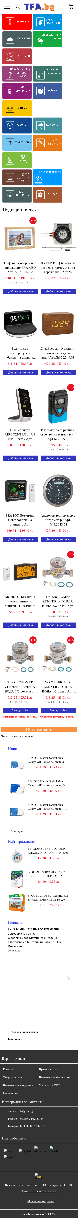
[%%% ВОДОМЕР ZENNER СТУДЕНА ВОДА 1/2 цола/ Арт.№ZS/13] (20, 657)
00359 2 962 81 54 (32, 1118)
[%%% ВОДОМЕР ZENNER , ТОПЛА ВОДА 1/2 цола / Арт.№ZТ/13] (58, 657)
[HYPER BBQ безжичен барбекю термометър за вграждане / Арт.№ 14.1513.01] (58, 238)
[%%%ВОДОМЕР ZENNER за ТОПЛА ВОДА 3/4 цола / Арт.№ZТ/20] (58, 572)
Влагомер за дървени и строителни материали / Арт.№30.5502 (57, 434)
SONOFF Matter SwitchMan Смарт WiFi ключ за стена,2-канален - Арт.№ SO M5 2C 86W (46, 783)
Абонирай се (19, 831)
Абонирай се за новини (24, 1032)
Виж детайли (21, 710)
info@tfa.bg (25, 1111)
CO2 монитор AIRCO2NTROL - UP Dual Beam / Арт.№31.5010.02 (20, 435)
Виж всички (15, 1039)
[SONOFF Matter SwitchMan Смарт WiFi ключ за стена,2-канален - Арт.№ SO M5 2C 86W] (17, 788)
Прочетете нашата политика (39, 1191)
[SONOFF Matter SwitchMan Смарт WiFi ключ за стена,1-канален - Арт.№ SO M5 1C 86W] (17, 812)
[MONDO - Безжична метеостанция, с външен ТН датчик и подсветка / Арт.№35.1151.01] (20, 572)
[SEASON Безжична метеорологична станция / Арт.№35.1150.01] (20, 490)
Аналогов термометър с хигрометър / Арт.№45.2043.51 (58, 520)
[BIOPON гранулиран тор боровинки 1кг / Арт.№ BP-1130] (17, 879)
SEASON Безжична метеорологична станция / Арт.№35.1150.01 (20, 520)
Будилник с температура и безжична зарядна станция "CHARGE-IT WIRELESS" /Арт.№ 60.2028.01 (20, 353)
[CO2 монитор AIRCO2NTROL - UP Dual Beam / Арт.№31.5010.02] (20, 405)
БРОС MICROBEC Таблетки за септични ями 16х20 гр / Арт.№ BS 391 (48, 898)
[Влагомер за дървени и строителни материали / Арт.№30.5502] (58, 405)
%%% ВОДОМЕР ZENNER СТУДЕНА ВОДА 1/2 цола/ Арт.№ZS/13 (20, 687)
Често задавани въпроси (17, 736)
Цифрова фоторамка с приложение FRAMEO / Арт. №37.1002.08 (20, 267)
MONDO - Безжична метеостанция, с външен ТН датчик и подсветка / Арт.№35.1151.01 (20, 601)
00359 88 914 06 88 (32, 1126)
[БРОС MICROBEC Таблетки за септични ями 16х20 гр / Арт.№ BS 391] (17, 903)
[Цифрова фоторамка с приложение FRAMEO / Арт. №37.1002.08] (20, 238)
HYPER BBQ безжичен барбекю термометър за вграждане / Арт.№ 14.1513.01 (58, 268)
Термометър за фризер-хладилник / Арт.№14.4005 (48, 850)
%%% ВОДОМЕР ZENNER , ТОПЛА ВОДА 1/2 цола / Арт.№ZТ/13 (58, 687)
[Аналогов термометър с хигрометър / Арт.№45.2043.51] (58, 490)
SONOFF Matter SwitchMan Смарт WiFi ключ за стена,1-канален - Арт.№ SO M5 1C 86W (46, 807)
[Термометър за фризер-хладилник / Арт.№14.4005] (17, 856)
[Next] (68, 978)
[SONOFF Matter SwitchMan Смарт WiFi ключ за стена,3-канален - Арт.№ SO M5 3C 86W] (17, 765)
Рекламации (11, 1093)
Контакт (8, 1069)
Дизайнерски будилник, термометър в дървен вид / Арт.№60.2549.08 (57, 353)
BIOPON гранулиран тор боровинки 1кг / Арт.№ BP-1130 (48, 874)
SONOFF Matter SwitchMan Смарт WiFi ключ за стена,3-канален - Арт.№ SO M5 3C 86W (46, 760)
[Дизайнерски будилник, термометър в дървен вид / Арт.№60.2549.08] (58, 324)
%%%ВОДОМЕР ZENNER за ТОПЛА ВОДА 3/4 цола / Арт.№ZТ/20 (58, 601)
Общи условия (12, 1077)
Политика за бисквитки (54, 1077)
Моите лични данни (40, 1201)
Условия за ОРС (49, 1085)
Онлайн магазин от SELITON (39, 1214)
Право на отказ (49, 1069)
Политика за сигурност (18, 1085)
